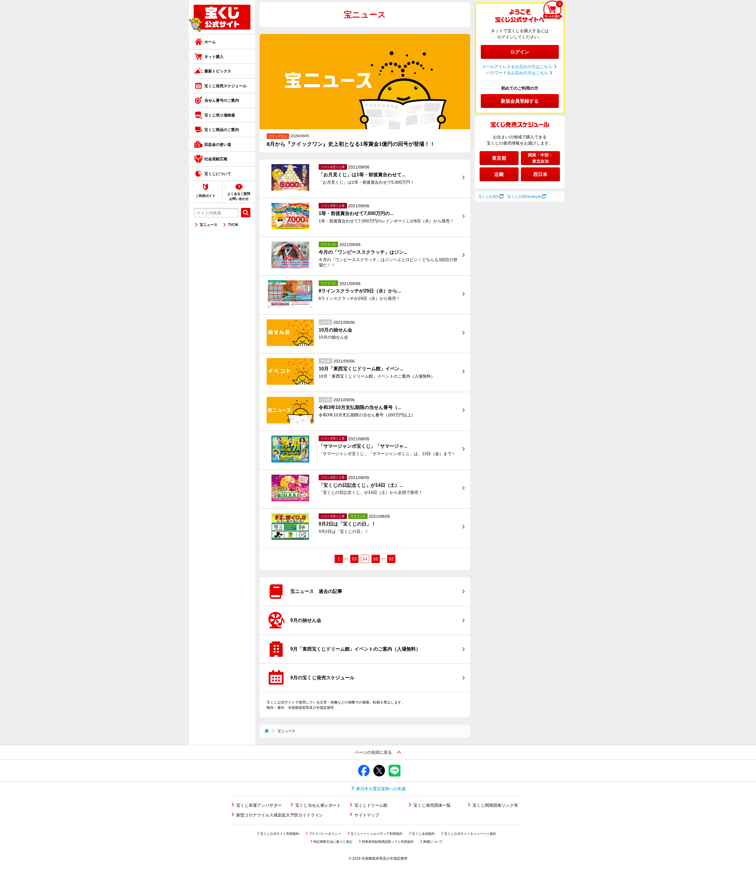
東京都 (499, 158)
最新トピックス (217, 71)
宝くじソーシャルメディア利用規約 (377, 833)
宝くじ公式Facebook (524, 197)
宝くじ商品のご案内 (221, 129)
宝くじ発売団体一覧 (432, 805)
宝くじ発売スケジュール (225, 86)
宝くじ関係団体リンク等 (495, 805)
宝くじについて (217, 174)
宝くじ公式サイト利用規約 (279, 833)
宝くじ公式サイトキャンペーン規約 (470, 833)
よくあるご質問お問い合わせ (238, 196)
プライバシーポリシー (325, 833)
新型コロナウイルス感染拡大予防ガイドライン (279, 815)
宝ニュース (208, 225)
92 (391, 559)
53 (354, 559)
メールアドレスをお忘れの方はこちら (517, 66)
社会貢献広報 (215, 159)
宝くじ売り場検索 (219, 115)
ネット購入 (214, 56)
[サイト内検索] (245, 212)
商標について (433, 841)
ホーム (210, 42)
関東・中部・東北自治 (540, 158)
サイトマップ (366, 815)
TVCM (233, 225)
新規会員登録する (520, 101)
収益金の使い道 (217, 144)
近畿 (499, 174)
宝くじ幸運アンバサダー (259, 805)
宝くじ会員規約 (423, 833)
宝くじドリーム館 (370, 805)
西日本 (540, 174)
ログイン (519, 51)
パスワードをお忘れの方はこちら (517, 72)
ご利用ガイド (205, 196)
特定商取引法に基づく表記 (332, 841)
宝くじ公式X (488, 197)
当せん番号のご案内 (221, 100)
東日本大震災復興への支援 (381, 788)
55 (375, 559)
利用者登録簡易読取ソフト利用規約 (388, 841)
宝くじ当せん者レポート (318, 805)
